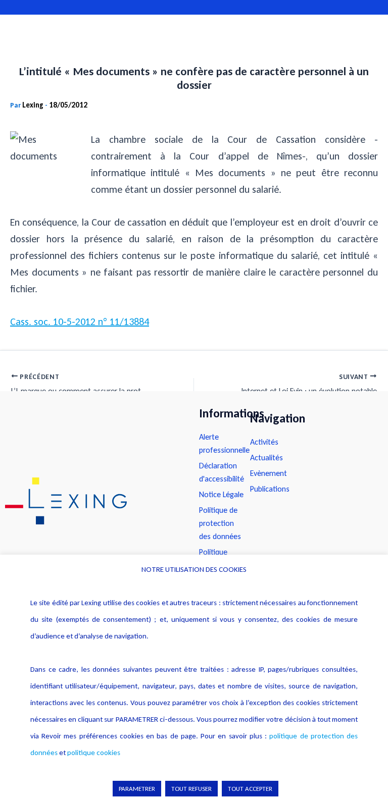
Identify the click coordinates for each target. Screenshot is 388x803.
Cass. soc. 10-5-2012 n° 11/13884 (79, 321)
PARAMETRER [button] (137, 788)
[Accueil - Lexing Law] (92, 500)
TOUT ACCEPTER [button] (250, 788)
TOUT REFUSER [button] (191, 788)
